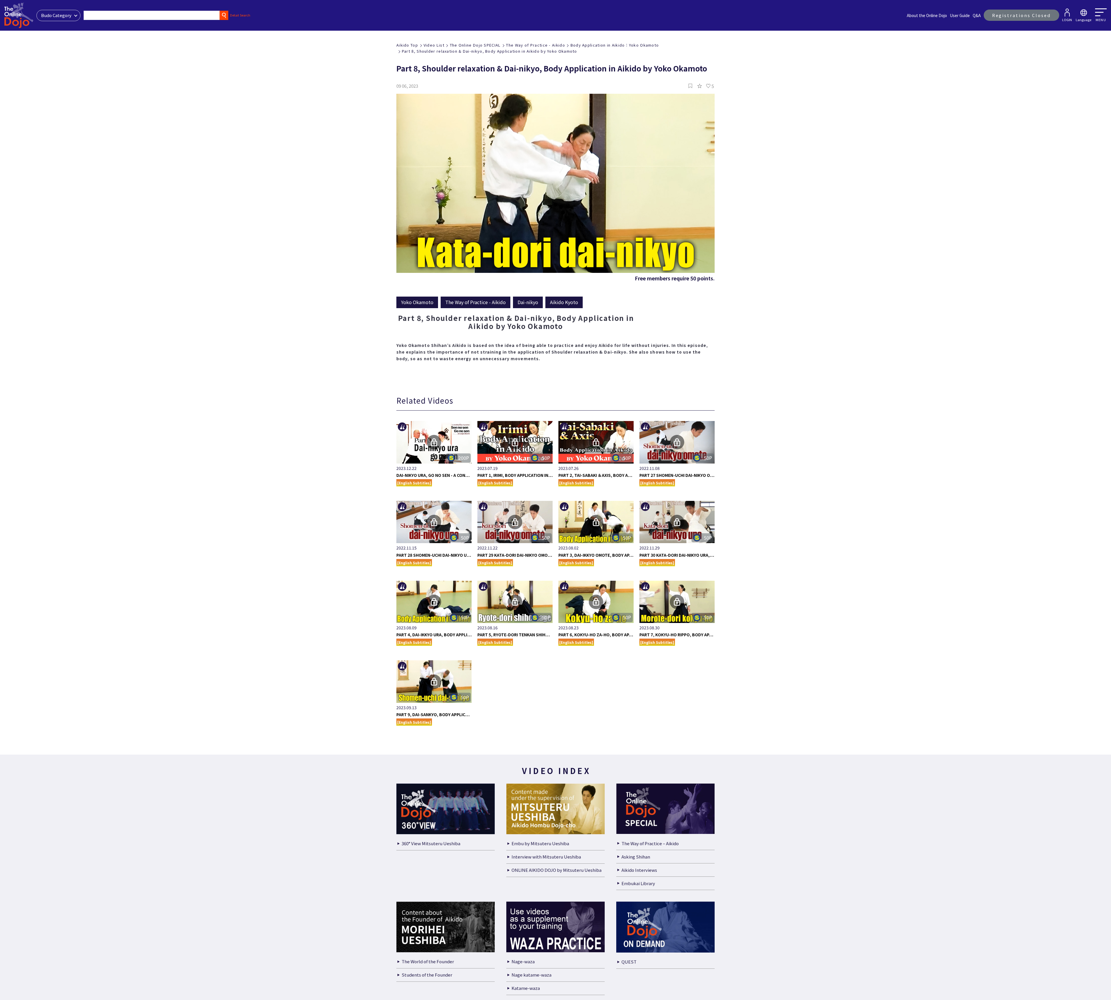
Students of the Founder (427, 975)
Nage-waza (523, 961)
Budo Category (56, 15)
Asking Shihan (635, 857)
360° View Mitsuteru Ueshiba (431, 843)
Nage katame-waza (531, 975)
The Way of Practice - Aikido (535, 45)
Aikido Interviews (639, 870)
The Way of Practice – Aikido (650, 843)
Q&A (977, 15)
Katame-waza (526, 988)
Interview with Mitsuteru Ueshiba (546, 857)
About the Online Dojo (927, 15)
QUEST (629, 962)
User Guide (960, 15)
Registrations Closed (1021, 15)
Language (1083, 19)
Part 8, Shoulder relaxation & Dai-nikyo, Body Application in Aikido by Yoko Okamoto (489, 51)
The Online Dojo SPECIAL (475, 45)
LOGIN (1067, 19)
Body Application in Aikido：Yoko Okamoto (615, 45)
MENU (1101, 19)
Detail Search (240, 15)
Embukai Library (638, 883)
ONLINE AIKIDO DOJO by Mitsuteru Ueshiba (557, 870)
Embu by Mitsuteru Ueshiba (540, 843)
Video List (434, 45)
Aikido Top (407, 45)
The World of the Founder (428, 961)
